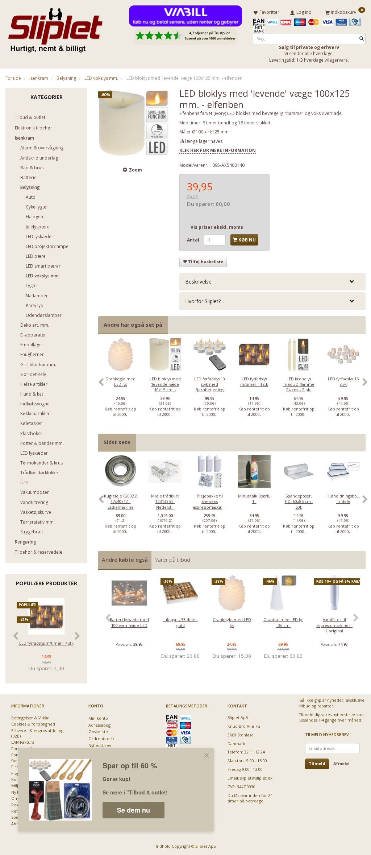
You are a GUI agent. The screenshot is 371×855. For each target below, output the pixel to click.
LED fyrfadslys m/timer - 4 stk (46, 643)
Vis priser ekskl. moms (217, 227)
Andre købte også (125, 559)
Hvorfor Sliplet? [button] (203, 301)
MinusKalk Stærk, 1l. (254, 498)
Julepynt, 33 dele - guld (180, 622)
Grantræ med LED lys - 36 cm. (283, 622)
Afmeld (341, 763)
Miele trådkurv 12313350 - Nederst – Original (165, 504)
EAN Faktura (22, 742)
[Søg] (361, 39)
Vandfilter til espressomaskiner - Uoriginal (334, 625)
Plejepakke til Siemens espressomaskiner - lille (209, 504)
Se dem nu (133, 810)
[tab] (272, 281)
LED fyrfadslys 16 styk (343, 381)
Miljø (16, 785)
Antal (193, 240)
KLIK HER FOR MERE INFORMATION (217, 150)
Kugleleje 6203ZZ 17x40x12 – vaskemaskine (120, 501)
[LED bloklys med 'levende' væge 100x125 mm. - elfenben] (133, 123)
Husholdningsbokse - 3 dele (343, 498)
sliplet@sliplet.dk (256, 778)
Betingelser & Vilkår (30, 717)
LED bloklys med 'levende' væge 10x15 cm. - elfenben (165, 387)
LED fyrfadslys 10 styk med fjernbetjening (209, 384)
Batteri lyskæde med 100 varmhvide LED (129, 622)
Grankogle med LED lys (120, 381)
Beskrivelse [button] (198, 281)
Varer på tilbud (172, 559)
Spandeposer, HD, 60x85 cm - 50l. (299, 501)
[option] (120, 386)
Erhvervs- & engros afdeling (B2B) (37, 733)
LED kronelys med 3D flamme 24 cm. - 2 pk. (298, 384)
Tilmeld (317, 763)
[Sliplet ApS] (55, 28)
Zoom (135, 170)
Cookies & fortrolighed (33, 724)
